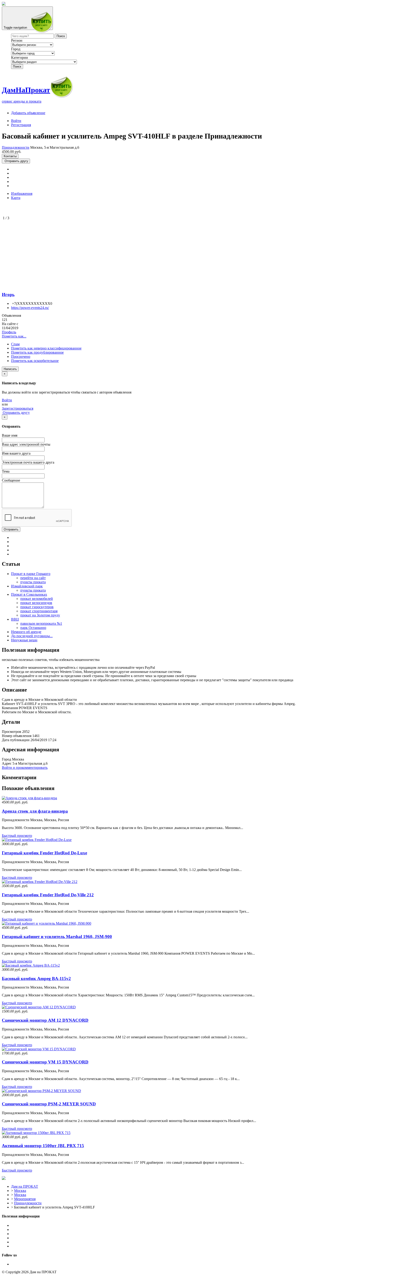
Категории (19, 57)
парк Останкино (33, 628)
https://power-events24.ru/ (30, 308)
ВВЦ (15, 619)
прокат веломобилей (36, 599)
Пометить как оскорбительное (35, 361)
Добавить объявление (28, 113)
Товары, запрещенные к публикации (40, 1238)
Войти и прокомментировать (25, 768)
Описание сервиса (25, 1225)
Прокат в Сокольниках (29, 594)
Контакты (10, 156)
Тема (5, 471)
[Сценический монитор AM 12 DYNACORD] (39, 1007)
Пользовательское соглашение (35, 1230)
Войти (16, 121)
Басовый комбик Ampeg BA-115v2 (36, 978)
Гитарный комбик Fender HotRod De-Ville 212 (48, 894)
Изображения (21, 193)
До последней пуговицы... (32, 636)
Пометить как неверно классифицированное (46, 348)
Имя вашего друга (16, 453)
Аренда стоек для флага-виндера (35, 811)
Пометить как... (14, 336)
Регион (16, 40)
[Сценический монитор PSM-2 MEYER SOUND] (41, 1091)
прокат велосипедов (36, 603)
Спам (15, 344)
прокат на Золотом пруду (40, 615)
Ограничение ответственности (35, 1234)
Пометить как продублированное (37, 352)
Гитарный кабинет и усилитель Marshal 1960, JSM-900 (57, 936)
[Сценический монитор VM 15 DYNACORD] (39, 1049)
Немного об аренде (26, 632)
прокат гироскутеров (37, 607)
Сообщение (11, 480)
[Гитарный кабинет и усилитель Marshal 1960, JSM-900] (46, 923)
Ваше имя (9, 435)
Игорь (8, 294)
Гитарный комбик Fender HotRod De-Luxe (44, 852)
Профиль (9, 332)
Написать (10, 369)
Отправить (11, 529)
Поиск (17, 66)
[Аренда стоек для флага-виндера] (29, 798)
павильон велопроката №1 (41, 623)
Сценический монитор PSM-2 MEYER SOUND (49, 1103)
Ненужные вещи (24, 640)
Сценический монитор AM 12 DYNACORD (45, 1020)
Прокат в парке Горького (30, 574)
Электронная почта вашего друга (28, 462)
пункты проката (33, 582)
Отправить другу (16, 161)
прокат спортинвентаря (38, 611)
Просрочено (20, 356)
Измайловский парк (27, 586)
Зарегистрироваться (17, 408)
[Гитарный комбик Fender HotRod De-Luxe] (37, 840)
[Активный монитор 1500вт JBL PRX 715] (36, 1133)
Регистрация (21, 125)
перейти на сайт (33, 578)
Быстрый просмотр (17, 836)
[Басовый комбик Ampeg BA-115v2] (31, 965)
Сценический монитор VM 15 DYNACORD (45, 1062)
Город (15, 49)
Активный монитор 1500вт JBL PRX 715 (43, 1145)
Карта (15, 198)
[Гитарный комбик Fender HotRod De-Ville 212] (39, 882)
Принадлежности (15, 147)
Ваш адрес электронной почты (26, 444)
